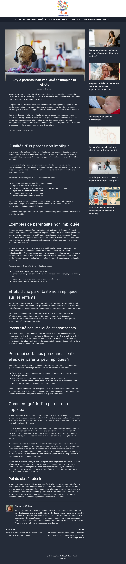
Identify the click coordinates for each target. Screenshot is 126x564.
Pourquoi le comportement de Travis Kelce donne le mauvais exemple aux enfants (24, 532)
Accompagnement (52, 19)
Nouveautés (77, 19)
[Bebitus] (63, 8)
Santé (40, 19)
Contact (107, 19)
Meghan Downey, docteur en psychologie (49, 107)
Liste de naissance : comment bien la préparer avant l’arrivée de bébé (103, 53)
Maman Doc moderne (17, 120)
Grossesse (31, 19)
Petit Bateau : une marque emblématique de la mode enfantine (101, 210)
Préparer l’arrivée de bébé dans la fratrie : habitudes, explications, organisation (104, 86)
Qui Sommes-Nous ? (92, 19)
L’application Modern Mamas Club (39, 120)
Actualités (20, 19)
